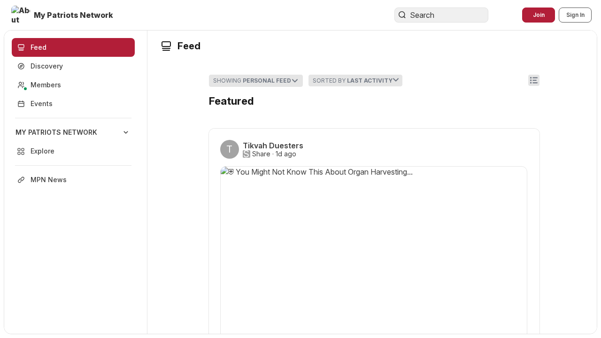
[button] (63, 15)
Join (539, 14)
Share (261, 154)
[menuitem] (73, 142)
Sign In (575, 14)
